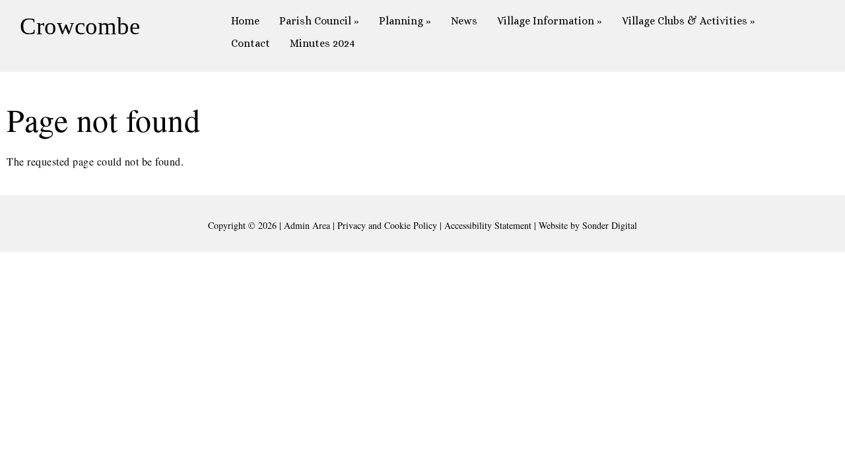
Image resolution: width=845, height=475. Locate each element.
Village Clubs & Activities (688, 21)
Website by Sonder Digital (588, 225)
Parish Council (319, 21)
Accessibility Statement (487, 225)
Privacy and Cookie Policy (387, 225)
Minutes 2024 (322, 43)
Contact (250, 43)
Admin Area (307, 225)
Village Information (549, 21)
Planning (405, 21)
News (464, 21)
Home (245, 21)
